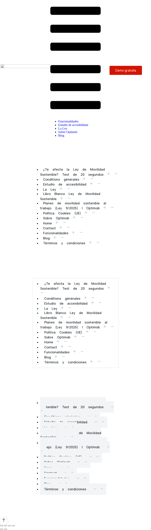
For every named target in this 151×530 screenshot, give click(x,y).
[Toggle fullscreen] (9, 525)
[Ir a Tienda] (3, 521)
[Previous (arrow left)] (1, 529)
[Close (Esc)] (1, 525)
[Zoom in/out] (13, 525)
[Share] (5, 525)
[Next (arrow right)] (5, 529)
